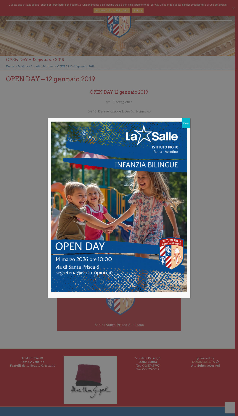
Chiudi (186, 123)
